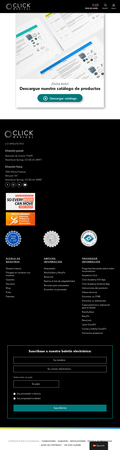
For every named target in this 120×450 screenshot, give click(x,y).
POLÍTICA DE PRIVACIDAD (100, 441)
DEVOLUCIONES (77, 441)
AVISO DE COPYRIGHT (51, 445)
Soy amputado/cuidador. (29, 398)
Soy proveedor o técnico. (29, 393)
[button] (60, 98)
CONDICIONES (48, 441)
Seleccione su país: (23, 377)
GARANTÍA (63, 441)
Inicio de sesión (91, 8)
